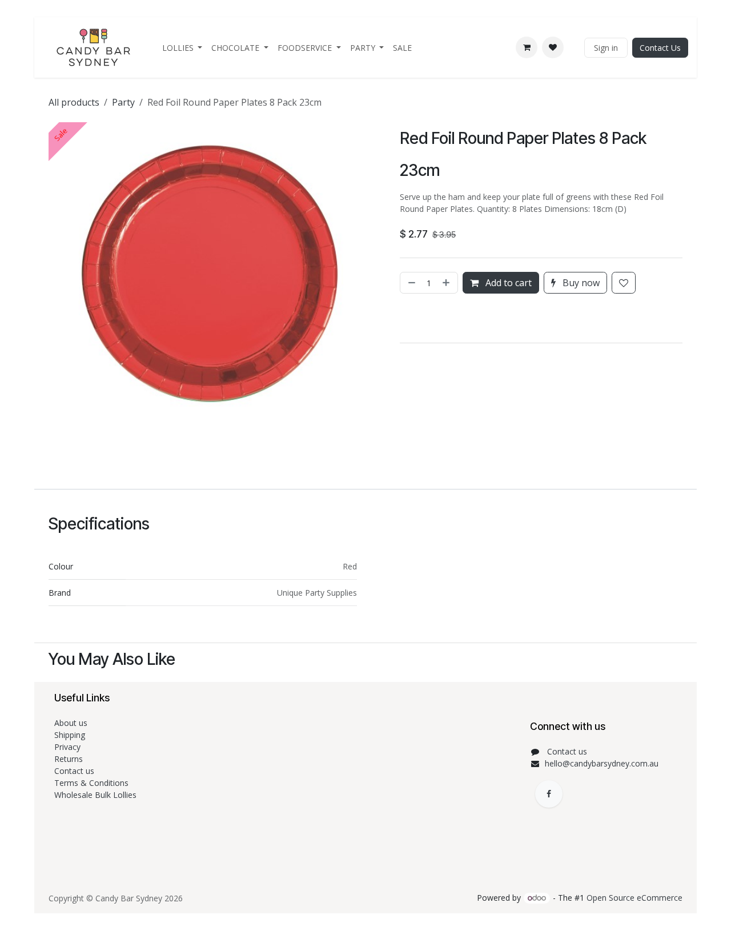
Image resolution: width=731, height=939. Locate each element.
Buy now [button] (580, 282)
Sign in (606, 47)
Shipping (69, 734)
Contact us (75, 770)
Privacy (67, 746)
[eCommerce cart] (526, 47)
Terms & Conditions (92, 782)
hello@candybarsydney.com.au (601, 763)
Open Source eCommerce (634, 897)
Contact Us (660, 47)
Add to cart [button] (507, 282)
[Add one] (447, 282)
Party (123, 102)
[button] (401, 318)
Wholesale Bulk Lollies (95, 794)
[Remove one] (410, 282)
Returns (69, 758)
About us (70, 722)
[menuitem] (182, 47)
